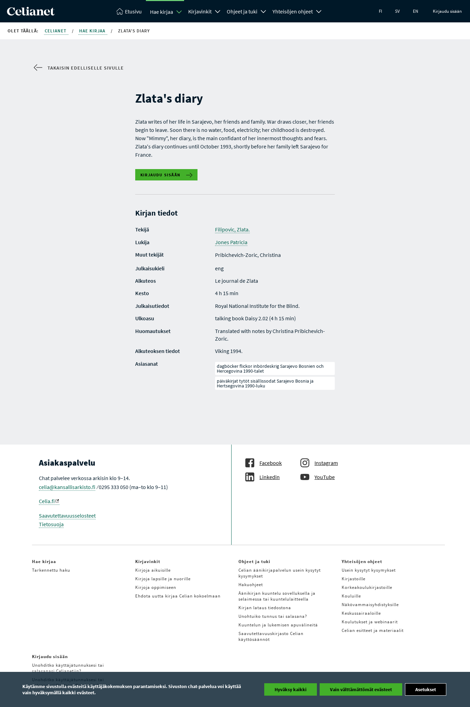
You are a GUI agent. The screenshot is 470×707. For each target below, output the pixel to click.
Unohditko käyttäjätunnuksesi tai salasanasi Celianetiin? (68, 668)
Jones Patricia (231, 242)
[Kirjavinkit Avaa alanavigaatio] (218, 10)
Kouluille (351, 596)
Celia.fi (47, 501)
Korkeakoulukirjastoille (367, 587)
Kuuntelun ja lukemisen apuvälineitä (278, 625)
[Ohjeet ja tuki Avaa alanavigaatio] (263, 10)
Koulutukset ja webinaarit (370, 622)
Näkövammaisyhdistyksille (370, 604)
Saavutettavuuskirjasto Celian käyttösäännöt (270, 636)
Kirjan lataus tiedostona (264, 608)
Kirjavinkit (200, 11)
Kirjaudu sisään (447, 11)
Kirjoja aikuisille (153, 570)
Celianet (56, 31)
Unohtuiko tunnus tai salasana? (272, 616)
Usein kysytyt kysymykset (369, 570)
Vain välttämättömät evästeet (361, 689)
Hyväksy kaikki (291, 689)
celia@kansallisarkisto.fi (67, 487)
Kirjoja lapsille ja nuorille (163, 579)
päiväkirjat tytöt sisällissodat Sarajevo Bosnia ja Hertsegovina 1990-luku (265, 383)
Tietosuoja (51, 524)
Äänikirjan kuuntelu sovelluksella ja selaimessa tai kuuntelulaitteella (277, 596)
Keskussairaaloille (361, 613)
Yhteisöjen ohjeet (293, 11)
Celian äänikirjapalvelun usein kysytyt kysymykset (279, 573)
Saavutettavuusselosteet (67, 515)
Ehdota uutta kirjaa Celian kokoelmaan (178, 596)
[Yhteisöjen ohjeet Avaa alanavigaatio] (319, 10)
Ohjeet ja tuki (242, 11)
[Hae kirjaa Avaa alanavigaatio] (179, 11)
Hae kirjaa (161, 11)
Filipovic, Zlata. (232, 229)
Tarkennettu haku (51, 570)
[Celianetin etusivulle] (31, 13)
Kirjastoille (353, 579)
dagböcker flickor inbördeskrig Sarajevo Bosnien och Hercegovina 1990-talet (270, 368)
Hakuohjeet (250, 585)
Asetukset (425, 689)
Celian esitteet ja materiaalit (373, 630)
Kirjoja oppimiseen (155, 587)
